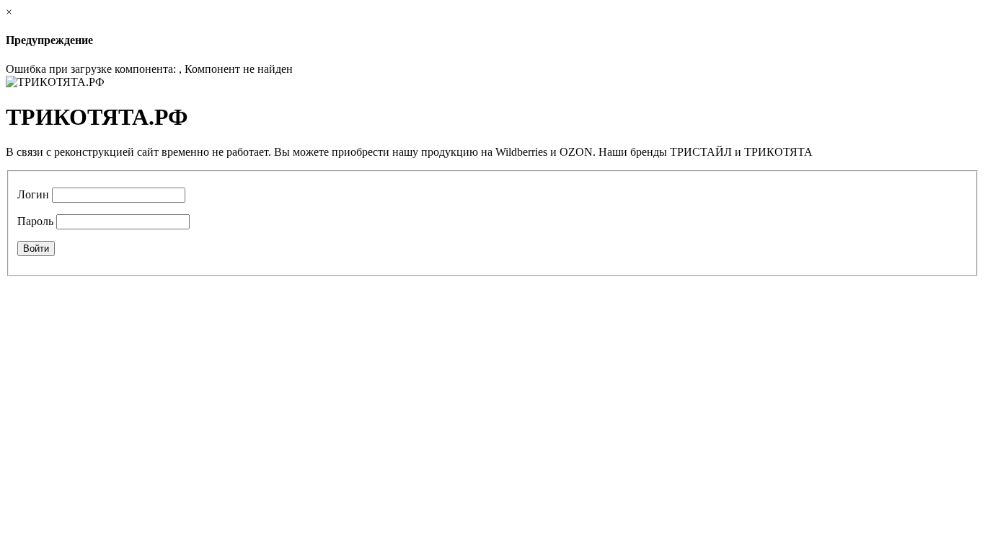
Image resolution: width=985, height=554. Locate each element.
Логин (33, 194)
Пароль (35, 221)
